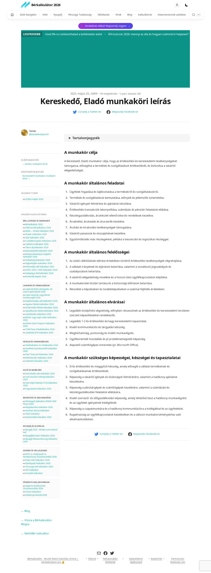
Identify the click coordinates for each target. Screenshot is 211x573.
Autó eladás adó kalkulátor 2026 (40, 373)
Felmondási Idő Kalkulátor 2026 (39, 266)
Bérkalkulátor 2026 (34, 224)
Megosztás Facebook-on (125, 111)
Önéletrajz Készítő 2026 (36, 495)
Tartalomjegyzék (86, 138)
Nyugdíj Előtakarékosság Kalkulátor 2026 (40, 440)
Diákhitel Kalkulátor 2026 (36, 361)
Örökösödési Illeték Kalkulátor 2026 (41, 307)
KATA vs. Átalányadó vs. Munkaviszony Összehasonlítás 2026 (40, 455)
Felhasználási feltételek (110, 560)
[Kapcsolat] (99, 553)
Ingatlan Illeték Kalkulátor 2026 (39, 304)
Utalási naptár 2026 (34, 199)
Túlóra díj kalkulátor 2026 (36, 247)
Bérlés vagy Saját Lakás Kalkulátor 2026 (40, 318)
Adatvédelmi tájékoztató (136, 560)
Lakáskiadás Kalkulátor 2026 (38, 314)
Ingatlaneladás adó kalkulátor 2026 (41, 301)
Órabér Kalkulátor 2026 (36, 234)
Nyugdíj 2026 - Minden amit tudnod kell (40, 431)
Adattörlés (156, 558)
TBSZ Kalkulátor (32, 413)
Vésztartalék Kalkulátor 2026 (38, 417)
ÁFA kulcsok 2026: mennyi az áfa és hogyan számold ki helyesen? (132, 34)
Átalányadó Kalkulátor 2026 (37, 463)
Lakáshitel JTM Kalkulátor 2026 (39, 332)
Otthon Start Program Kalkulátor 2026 (39, 324)
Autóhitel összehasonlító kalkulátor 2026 (40, 350)
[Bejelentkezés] (177, 5)
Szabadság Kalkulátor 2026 (37, 260)
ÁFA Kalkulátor (32, 470)
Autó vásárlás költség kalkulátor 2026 (38, 378)
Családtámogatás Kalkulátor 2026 (40, 240)
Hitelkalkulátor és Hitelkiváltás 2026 (41, 345)
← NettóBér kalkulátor (35, 533)
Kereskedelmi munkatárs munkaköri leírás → (39, 177)
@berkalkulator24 (38, 134)
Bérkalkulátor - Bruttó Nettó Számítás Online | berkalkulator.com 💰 (52, 560)
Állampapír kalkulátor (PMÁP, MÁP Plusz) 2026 (39, 402)
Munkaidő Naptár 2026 (35, 276)
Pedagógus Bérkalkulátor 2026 (39, 273)
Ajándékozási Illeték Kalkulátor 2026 (41, 310)
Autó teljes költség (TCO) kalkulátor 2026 (40, 384)
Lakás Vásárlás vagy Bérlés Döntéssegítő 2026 (36, 296)
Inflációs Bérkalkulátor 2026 (38, 227)
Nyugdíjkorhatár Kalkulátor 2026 (40, 435)
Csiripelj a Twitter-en (89, 111)
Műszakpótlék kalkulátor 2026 (39, 250)
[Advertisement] (105, 61)
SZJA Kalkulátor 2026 (34, 237)
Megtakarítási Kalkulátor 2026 (39, 407)
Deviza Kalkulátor (33, 491)
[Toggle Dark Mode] (186, 5)
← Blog (25, 511)
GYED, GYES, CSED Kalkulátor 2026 (41, 270)
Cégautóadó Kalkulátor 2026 (38, 388)
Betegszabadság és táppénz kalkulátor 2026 (37, 255)
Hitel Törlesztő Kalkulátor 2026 (39, 354)
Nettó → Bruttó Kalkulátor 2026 (39, 231)
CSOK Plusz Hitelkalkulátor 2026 (40, 329)
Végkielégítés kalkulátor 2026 (38, 263)
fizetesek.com (177, 562)
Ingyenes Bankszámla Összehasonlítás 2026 (34, 487)
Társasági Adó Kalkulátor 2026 (39, 466)
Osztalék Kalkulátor (34, 473)
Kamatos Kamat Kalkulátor (37, 410)
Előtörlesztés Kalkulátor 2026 (38, 357)
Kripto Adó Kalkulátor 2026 (37, 460)
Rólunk (92, 558)
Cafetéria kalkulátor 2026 (36, 244)
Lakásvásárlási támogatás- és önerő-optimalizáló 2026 (37, 290)
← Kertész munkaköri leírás (35, 164)
